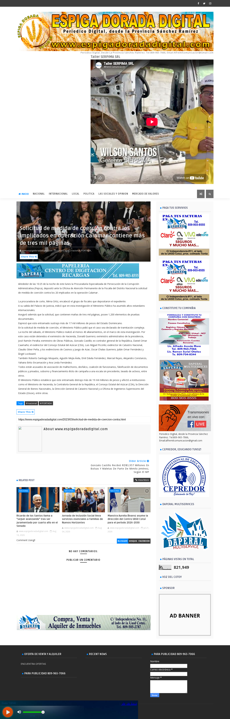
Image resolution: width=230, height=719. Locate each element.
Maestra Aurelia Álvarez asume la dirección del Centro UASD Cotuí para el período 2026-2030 (128, 519)
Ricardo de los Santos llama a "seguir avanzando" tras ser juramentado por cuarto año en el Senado (37, 520)
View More (143, 479)
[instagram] (210, 3)
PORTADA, (86, 250)
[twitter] (204, 3)
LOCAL (75, 193)
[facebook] (198, 3)
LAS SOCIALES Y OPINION (113, 193)
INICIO (25, 193)
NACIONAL (39, 193)
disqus (133, 541)
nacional (23, 490)
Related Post (27, 480)
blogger (122, 541)
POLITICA (89, 193)
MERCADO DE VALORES (145, 193)
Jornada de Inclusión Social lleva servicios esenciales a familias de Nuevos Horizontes (82, 519)
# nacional (31, 403)
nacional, (76, 250)
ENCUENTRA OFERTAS (33, 663)
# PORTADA (46, 403)
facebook (144, 541)
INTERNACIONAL (58, 193)
